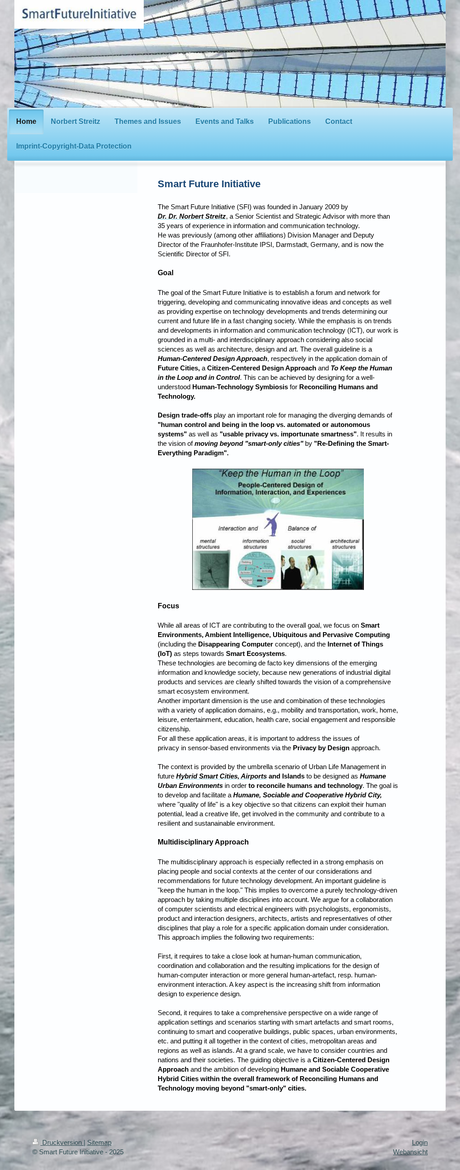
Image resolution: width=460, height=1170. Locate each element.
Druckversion (62, 1142)
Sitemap (99, 1142)
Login (420, 1142)
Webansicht (410, 1152)
